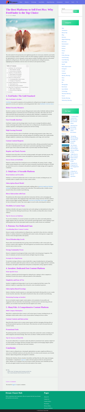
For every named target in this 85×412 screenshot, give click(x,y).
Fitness (63, 50)
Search (63, 8)
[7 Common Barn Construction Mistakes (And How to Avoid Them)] (65, 120)
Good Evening (65, 57)
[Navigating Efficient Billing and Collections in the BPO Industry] (65, 139)
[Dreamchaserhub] (11, 2)
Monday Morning (66, 75)
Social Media (41, 2)
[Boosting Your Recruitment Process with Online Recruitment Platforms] (65, 129)
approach (23, 359)
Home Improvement (66, 66)
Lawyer (63, 71)
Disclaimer (46, 403)
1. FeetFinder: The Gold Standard (15, 68)
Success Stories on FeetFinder (15, 71)
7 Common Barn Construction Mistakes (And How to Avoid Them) (74, 120)
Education (64, 41)
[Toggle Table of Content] (26, 66)
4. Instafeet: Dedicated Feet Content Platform (17, 82)
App (63, 28)
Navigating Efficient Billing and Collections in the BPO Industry (74, 140)
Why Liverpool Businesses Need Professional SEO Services (19, 372)
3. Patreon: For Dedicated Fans (14, 77)
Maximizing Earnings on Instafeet (16, 85)
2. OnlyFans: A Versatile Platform (14, 72)
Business (27, 2)
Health (63, 64)
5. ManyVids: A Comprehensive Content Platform (18, 87)
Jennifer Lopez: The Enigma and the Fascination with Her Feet (19, 371)
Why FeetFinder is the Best (15, 69)
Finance (63, 48)
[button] (77, 2)
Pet (62, 82)
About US (46, 397)
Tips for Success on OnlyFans (15, 75)
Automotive (64, 30)
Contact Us (46, 399)
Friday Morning (65, 55)
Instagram (64, 68)
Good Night (64, 62)
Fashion (63, 46)
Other (63, 80)
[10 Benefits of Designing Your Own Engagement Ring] (65, 166)
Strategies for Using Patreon (15, 80)
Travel (72, 2)
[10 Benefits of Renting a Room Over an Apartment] (65, 174)
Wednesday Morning (67, 100)
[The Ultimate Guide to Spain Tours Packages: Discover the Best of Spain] (65, 148)
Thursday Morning (66, 93)
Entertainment (60, 2)
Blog (8, 369)
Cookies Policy (47, 401)
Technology (33, 2)
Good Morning (65, 59)
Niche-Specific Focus (14, 84)
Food (63, 53)
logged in (14, 384)
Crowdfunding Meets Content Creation (17, 79)
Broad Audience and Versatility (16, 74)
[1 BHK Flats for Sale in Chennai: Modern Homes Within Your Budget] (65, 157)
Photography (65, 84)
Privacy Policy (47, 406)
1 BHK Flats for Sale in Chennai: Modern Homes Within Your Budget (74, 158)
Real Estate (64, 86)
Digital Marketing (50, 2)
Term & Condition (48, 408)
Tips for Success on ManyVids (15, 90)
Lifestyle (67, 2)
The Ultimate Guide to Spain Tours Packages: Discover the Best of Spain (74, 149)
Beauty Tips (64, 32)
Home (21, 2)
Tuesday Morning (66, 98)
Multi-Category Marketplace (15, 88)
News (63, 77)
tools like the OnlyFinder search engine (38, 200)
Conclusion (10, 92)
